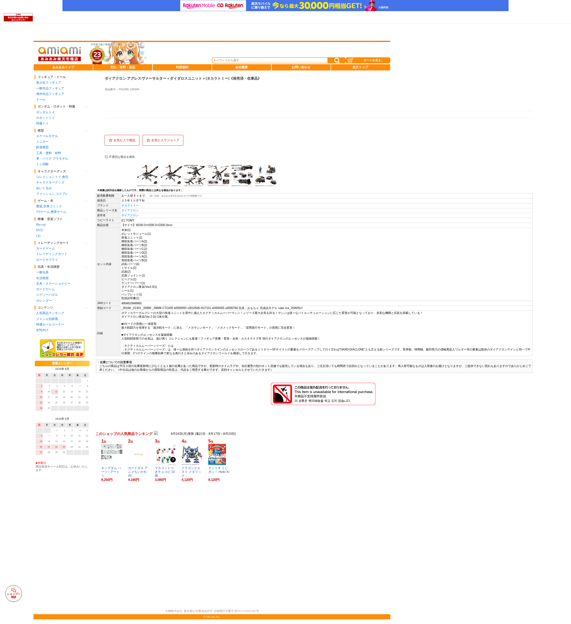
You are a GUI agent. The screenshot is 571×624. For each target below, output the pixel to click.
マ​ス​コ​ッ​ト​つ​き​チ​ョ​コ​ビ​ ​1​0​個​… (165, 471)
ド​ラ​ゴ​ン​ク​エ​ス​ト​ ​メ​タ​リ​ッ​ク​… (191, 471)
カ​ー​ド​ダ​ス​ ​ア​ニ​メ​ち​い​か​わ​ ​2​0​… (138, 471)
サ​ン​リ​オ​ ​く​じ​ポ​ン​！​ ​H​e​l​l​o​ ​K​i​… (218, 471)
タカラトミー (130, 205)
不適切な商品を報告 (122, 157)
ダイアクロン (130, 210)
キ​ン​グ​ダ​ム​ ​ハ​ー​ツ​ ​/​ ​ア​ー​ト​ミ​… (111, 471)
